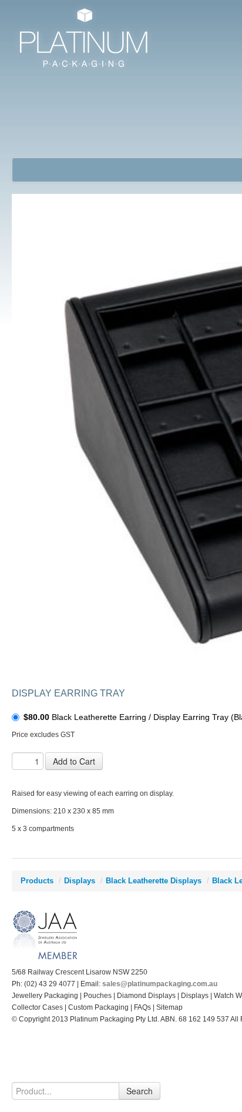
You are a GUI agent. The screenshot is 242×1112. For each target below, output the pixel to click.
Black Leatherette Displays (153, 880)
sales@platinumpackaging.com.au (159, 984)
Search (139, 1091)
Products (37, 880)
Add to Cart (74, 761)
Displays (79, 880)
